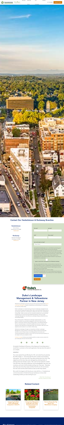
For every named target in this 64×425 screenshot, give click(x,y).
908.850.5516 (16, 240)
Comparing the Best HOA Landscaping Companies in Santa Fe (13, 403)
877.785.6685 (50, 2)
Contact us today (18, 337)
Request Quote (58, 2)
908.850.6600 (16, 230)
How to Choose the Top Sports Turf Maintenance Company (50, 403)
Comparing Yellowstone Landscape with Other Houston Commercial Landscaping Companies (32, 404)
